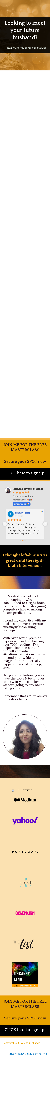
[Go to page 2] (25, 540)
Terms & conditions (36, 1053)
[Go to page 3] (27, 540)
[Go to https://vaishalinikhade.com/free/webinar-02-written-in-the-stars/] (25, 474)
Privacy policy (16, 1053)
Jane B (18, 512)
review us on (20, 503)
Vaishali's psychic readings (28, 488)
